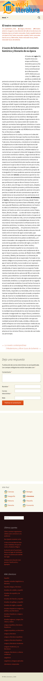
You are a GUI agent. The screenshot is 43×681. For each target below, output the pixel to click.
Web (3, 398)
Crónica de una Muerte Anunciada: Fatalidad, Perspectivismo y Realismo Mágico (13, 544)
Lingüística (7, 658)
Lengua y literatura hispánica (13, 640)
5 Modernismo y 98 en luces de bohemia (23, 348)
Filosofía (29, 501)
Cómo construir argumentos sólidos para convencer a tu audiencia (13, 534)
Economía (30, 505)
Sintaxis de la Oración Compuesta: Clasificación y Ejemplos (12, 562)
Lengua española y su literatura (14, 630)
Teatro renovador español (20, 35)
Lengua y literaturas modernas (13, 643)
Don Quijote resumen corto (12, 539)
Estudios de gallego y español (13, 602)
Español (6, 578)
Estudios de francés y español (13, 599)
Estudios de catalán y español (13, 590)
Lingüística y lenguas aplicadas (13, 661)
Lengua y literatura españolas (13, 637)
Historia (11, 501)
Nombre (5, 386)
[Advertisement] (13, 66)
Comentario (7, 372)
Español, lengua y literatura (12, 587)
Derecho (11, 505)
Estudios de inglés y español (13, 605)
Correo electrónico (6, 392)
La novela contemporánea (14, 345)
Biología (29, 492)
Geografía (11, 496)
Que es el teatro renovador (16, 33)
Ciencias (11, 492)
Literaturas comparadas (11, 664)
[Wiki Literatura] (21, 7)
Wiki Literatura (8, 677)
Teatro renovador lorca (26, 37)
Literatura (30, 496)
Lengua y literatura (25, 29)
